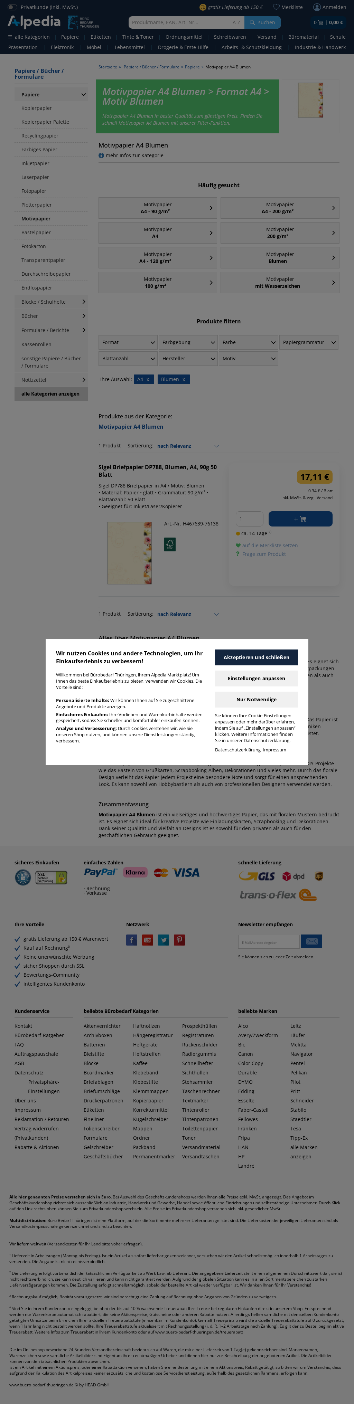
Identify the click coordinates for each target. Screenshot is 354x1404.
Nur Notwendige (256, 699)
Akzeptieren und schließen (256, 657)
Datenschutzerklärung (238, 750)
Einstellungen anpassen (256, 678)
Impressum (274, 750)
